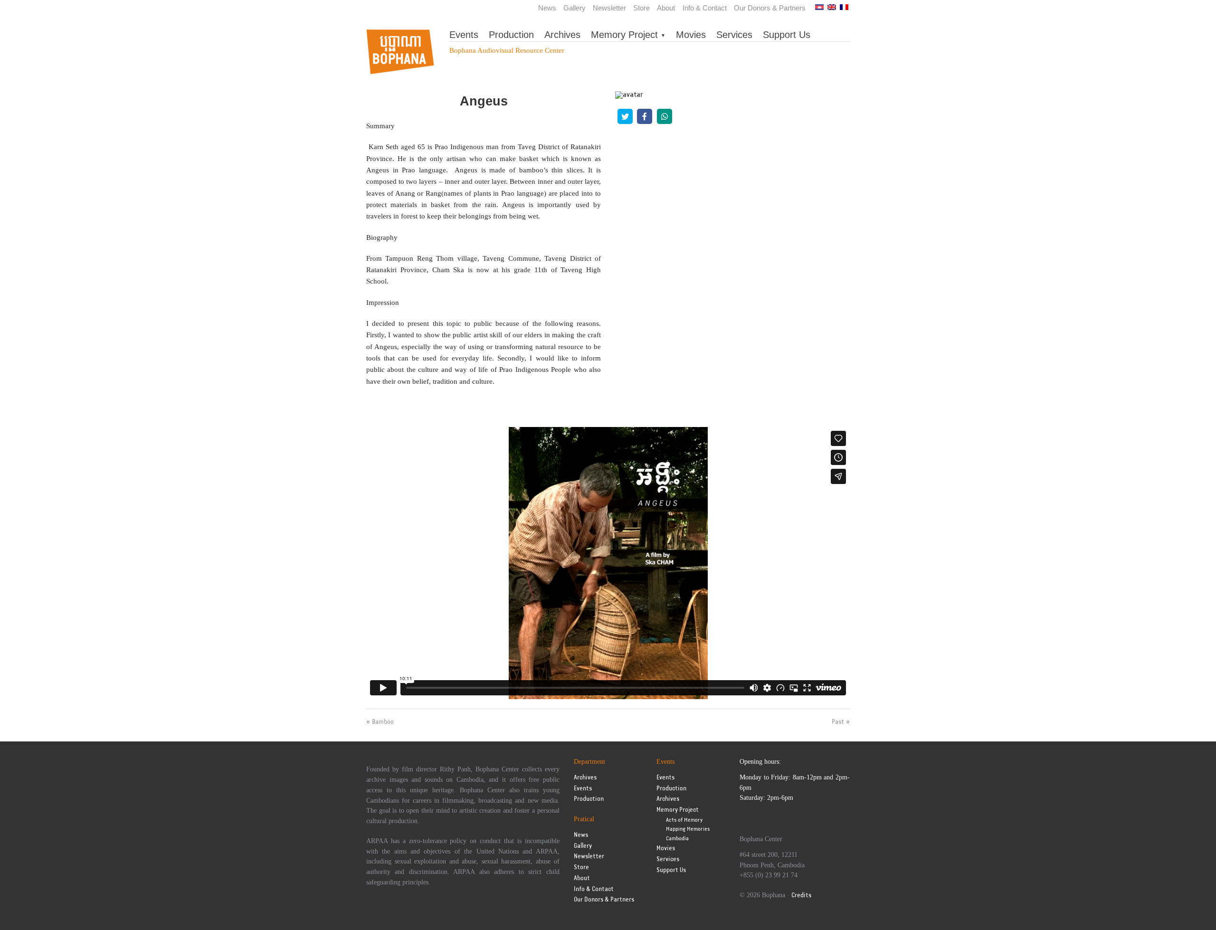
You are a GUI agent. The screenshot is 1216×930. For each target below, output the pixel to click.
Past (838, 722)
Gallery (574, 8)
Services (734, 34)
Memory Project (624, 34)
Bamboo (383, 722)
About (666, 8)
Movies (691, 34)
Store (641, 8)
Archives (562, 34)
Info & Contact (705, 8)
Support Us (786, 34)
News (547, 8)
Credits (801, 895)
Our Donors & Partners (770, 8)
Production (511, 34)
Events (463, 34)
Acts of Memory (684, 820)
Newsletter (609, 8)
